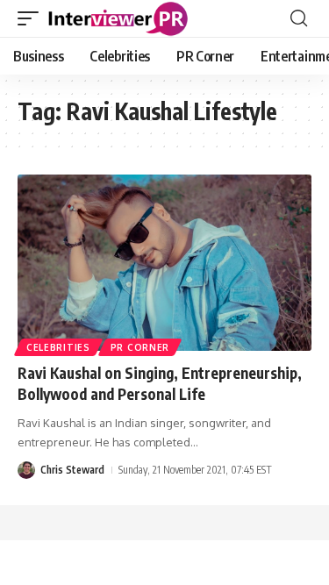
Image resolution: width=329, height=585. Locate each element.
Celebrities (58, 347)
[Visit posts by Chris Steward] (26, 470)
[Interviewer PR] (118, 18)
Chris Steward (72, 469)
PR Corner (140, 347)
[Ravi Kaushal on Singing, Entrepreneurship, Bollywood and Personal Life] (164, 263)
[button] (32, 18)
